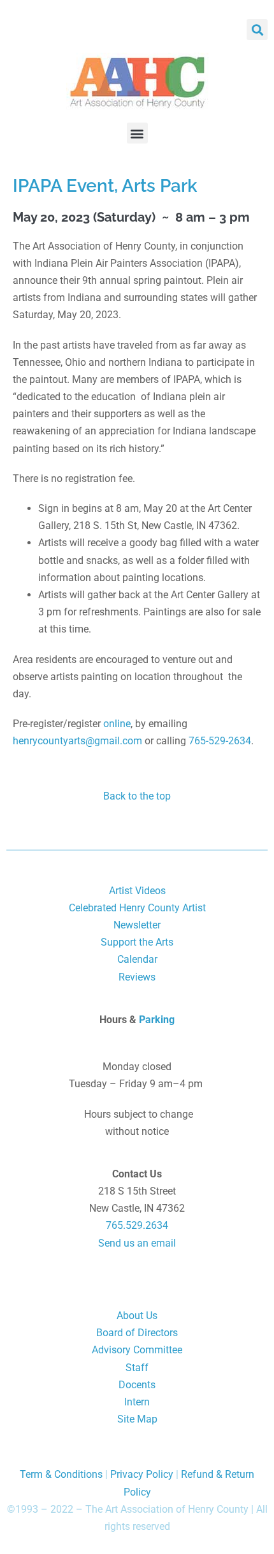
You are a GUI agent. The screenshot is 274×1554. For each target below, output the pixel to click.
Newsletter (137, 925)
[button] (257, 29)
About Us (137, 1316)
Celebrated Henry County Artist (137, 908)
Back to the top (137, 796)
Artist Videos (137, 891)
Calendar (137, 959)
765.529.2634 (137, 1225)
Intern (137, 1402)
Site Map (137, 1419)
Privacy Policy (141, 1474)
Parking (157, 1020)
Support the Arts (137, 942)
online (117, 724)
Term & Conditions (61, 1474)
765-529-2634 (220, 741)
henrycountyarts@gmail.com (77, 741)
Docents (137, 1385)
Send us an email (137, 1243)
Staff (137, 1368)
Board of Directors (137, 1333)
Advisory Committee (137, 1350)
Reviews (137, 977)
